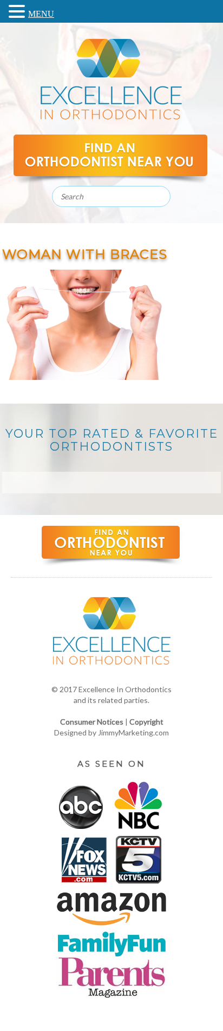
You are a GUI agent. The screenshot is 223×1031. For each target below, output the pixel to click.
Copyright (146, 721)
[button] (18, 10)
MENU (41, 13)
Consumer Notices (91, 721)
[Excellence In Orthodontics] (111, 116)
